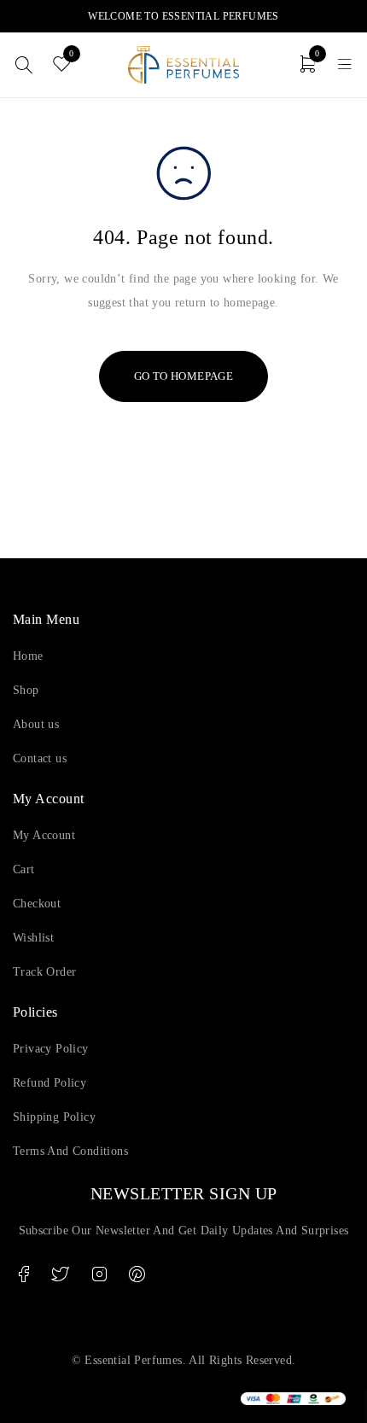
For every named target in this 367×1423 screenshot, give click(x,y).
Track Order (44, 971)
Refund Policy (49, 1082)
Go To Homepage (184, 376)
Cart (24, 869)
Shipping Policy (54, 1117)
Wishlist (33, 937)
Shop (26, 690)
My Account (44, 835)
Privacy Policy (51, 1048)
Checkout (37, 903)
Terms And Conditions (70, 1151)
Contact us (40, 758)
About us (36, 724)
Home (28, 656)
